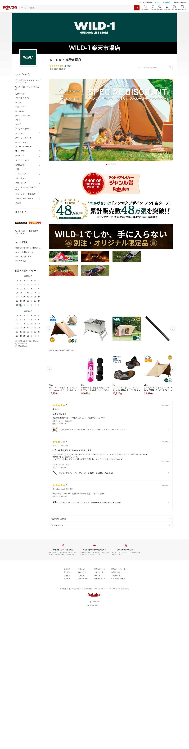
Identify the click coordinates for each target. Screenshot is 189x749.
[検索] (137, 14)
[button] (180, 9)
